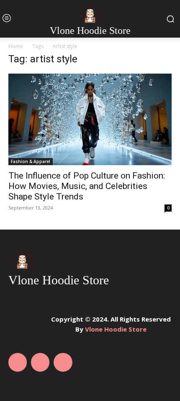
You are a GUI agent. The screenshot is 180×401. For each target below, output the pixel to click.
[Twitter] (63, 362)
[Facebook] (17, 362)
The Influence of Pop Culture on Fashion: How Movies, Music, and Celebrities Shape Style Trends (86, 186)
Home (15, 46)
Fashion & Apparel (30, 161)
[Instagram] (40, 362)
